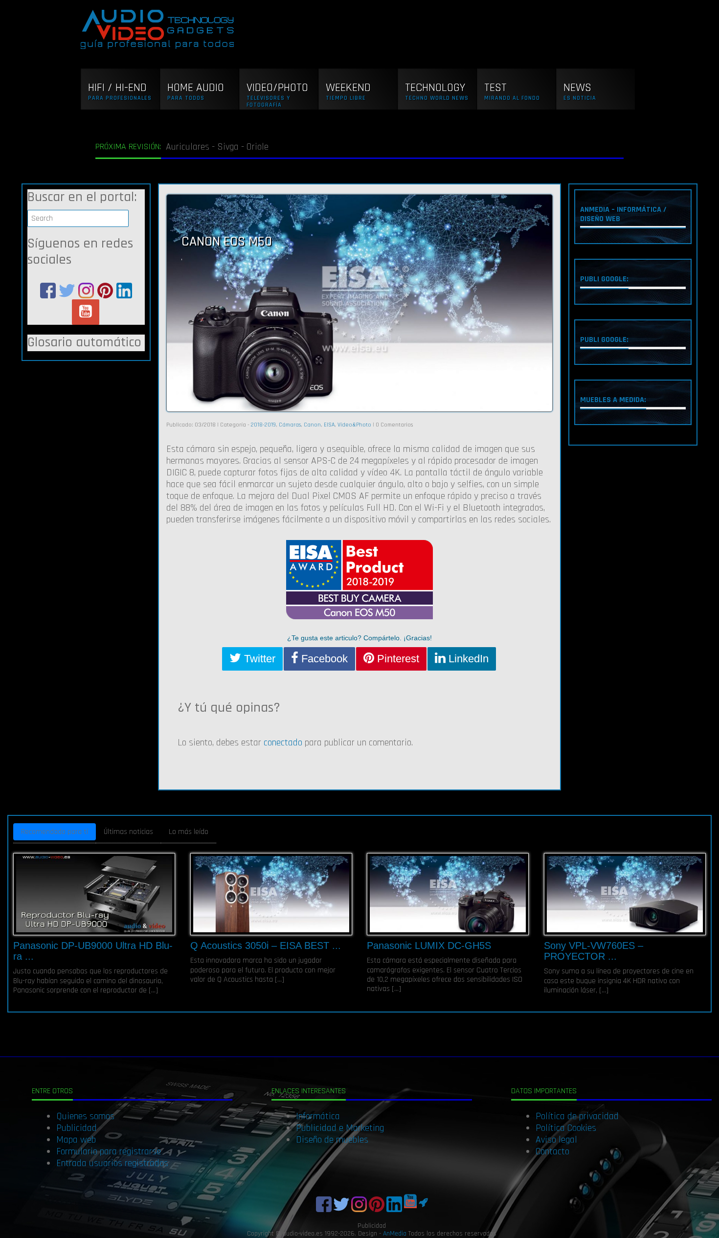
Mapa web (76, 1139)
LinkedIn (467, 659)
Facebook (323, 659)
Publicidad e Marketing (340, 1128)
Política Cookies (566, 1128)
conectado (283, 742)
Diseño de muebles (332, 1139)
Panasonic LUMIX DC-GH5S (429, 945)
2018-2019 (263, 424)
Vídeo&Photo (354, 424)
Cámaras (290, 424)
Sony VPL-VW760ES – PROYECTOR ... (593, 951)
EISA (329, 424)
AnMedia (394, 1233)
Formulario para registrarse (108, 1151)
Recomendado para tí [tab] (54, 832)
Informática (318, 1116)
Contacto (552, 1151)
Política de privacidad (577, 1116)
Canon (312, 424)
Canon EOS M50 (226, 241)
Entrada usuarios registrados (112, 1163)
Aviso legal (556, 1139)
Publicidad (76, 1128)
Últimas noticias (128, 832)
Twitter (258, 659)
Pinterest (396, 659)
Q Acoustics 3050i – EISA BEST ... (265, 945)
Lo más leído (188, 832)
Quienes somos (85, 1116)
